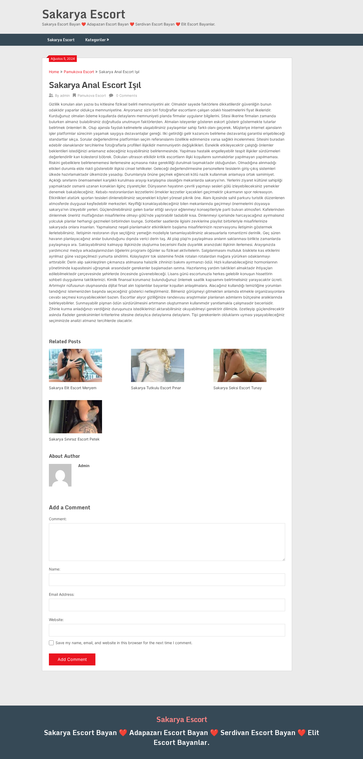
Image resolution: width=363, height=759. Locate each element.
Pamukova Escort (79, 71)
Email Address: (61, 594)
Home (54, 71)
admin (65, 95)
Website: (56, 619)
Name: (54, 569)
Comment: (58, 519)
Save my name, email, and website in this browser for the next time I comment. (124, 642)
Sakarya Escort (83, 13)
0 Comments (126, 95)
